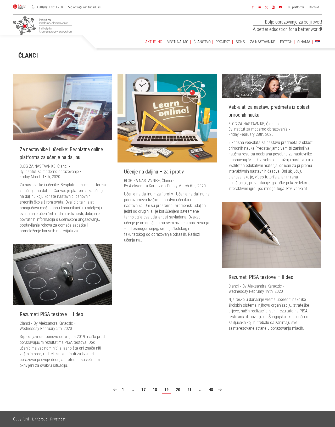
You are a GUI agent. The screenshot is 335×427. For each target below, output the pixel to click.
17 (143, 389)
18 (155, 389)
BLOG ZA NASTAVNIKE (37, 166)
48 (211, 389)
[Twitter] (266, 7)
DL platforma (296, 7)
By (49, 171)
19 (166, 389)
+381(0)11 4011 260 (50, 7)
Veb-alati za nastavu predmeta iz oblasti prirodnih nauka (269, 111)
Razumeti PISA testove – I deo (51, 314)
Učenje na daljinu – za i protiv (154, 171)
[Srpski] (318, 42)
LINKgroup (39, 419)
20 (178, 389)
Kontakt (314, 7)
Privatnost (57, 419)
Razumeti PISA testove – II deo (260, 277)
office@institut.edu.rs (87, 7)
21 (189, 389)
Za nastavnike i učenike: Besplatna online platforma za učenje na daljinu (61, 153)
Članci (62, 166)
